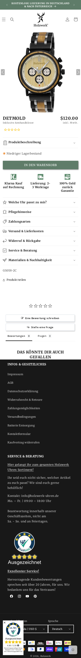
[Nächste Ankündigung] (74, 5)
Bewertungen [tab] (16, 336)
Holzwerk (45, 656)
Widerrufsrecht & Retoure (25, 399)
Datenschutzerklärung (23, 391)
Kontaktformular (19, 434)
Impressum (15, 374)
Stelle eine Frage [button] (42, 327)
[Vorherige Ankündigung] (7, 5)
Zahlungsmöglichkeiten (24, 408)
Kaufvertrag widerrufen (24, 442)
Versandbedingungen (22, 416)
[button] (12, 19)
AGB (10, 382)
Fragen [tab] (42, 336)
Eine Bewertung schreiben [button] (42, 318)
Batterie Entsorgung (21, 425)
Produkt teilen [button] (16, 279)
